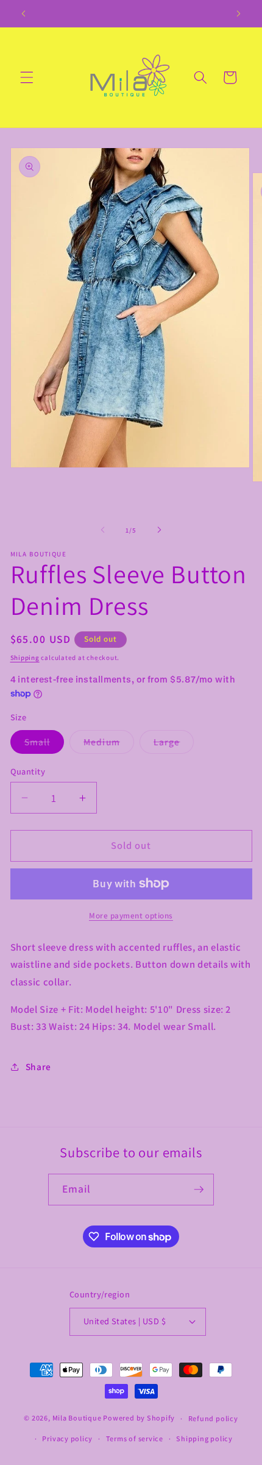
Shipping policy (204, 1438)
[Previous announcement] (23, 13)
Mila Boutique (77, 1418)
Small (44, 744)
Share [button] (38, 1066)
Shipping (25, 657)
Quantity (28, 771)
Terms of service (134, 1438)
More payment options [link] (131, 915)
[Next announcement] (238, 13)
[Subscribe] (198, 1189)
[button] (26, 77)
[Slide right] (159, 530)
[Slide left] (103, 530)
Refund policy (213, 1418)
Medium (108, 744)
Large (174, 744)
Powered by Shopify (139, 1418)
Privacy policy (67, 1438)
